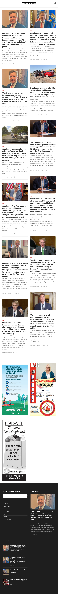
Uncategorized (7, 519)
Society (5, 516)
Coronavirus (7, 506)
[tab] (5, 541)
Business (6, 503)
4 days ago (37, 114)
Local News (6, 511)
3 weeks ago (9, 293)
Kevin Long (4, 120)
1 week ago (9, 120)
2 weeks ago (10, 177)
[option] (43, 514)
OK (3, 31)
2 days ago (10, 63)
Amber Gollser (4, 63)
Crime (5, 508)
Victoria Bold (32, 114)
